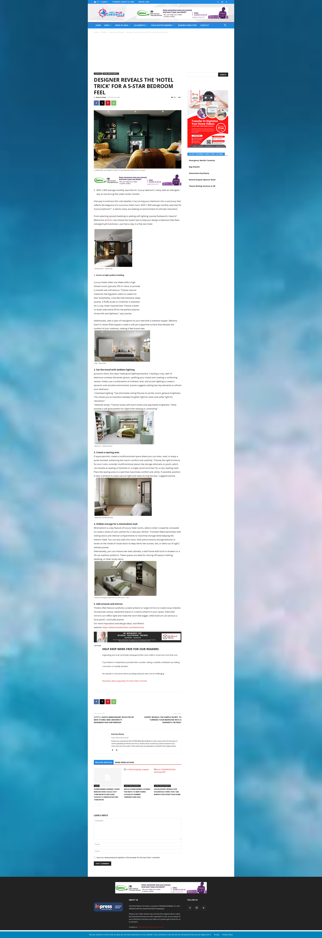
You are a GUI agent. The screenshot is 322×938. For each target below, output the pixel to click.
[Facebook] (218, 2)
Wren (109, 220)
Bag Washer (194, 167)
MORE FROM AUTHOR (124, 762)
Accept (216, 935)
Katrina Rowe (101, 97)
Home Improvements (116, 32)
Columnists (139, 25)
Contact (204, 25)
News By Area (121, 25)
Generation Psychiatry (199, 173)
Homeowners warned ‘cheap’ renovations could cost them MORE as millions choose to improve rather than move (107, 794)
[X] (226, 2)
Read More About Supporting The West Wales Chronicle (124, 681)
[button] (225, 25)
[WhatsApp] (113, 103)
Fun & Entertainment (161, 25)
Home (98, 25)
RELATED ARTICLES (103, 762)
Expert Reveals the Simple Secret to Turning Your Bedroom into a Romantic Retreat (162, 720)
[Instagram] (222, 2)
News (107, 25)
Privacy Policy (227, 935)
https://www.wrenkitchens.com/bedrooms (123, 627)
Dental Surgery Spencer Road (202, 179)
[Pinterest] (107, 103)
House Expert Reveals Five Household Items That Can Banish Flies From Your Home (167, 792)
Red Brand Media (166, 906)
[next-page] (99, 804)
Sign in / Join (143, 2)
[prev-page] (95, 804)
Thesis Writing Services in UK (202, 186)
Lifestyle (103, 32)
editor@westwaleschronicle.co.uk (150, 927)
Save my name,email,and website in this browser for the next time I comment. (128, 857)
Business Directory (187, 25)
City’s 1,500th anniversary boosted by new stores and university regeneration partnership (114, 720)
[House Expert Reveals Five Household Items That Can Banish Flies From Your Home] (167, 777)
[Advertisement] (161, 52)
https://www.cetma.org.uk (119, 738)
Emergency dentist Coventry (202, 160)
